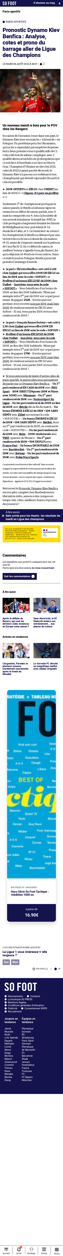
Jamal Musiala (9, 1030)
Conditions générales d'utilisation (26, 1005)
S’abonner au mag (44, 2)
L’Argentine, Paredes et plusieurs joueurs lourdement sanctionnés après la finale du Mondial (16, 650)
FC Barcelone (27, 1054)
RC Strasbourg (28, 1036)
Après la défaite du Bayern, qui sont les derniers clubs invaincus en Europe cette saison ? (14, 605)
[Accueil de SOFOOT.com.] (9, 3)
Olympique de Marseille (28, 1048)
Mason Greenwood (11, 1060)
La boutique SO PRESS (20, 999)
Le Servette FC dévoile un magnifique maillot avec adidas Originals (46, 647)
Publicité (12, 1008)
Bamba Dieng (8, 1079)
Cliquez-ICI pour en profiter (41, 193)
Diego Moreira (9, 1054)
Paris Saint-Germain (28, 1042)
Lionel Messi (8, 1048)
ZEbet (21, 414)
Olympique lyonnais (27, 1030)
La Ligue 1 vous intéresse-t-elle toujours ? (25, 953)
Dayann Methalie (9, 1042)
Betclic (23, 407)
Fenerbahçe (28, 1064)
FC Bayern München (27, 1079)
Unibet (13, 273)
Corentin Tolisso (9, 1066)
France (25, 1068)
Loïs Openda (11, 1037)
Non (15, 962)
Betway (20, 453)
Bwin (22, 434)
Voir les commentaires (17, 576)
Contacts (35, 996)
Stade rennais (26, 1060)
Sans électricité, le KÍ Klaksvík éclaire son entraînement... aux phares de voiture (45, 603)
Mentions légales (17, 1002)
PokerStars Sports (27, 457)
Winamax (29, 395)
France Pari (10, 445)
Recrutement (15, 1011)
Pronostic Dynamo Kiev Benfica (38, 488)
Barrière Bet (16, 449)
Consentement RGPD (36, 1008)
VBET (6, 438)
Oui (6, 962)
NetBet (47, 422)
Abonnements (15, 996)
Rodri (7, 1034)
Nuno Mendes (9, 1073)
